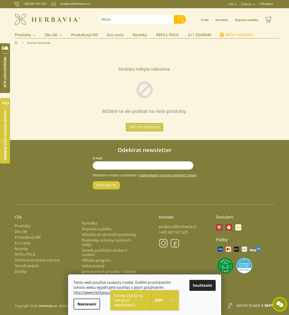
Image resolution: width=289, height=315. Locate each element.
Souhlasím (202, 285)
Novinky (21, 249)
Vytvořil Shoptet (248, 305)
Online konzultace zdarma (37, 260)
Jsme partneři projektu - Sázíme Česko (109, 274)
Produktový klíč (28, 237)
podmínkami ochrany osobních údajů (167, 175)
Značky (21, 271)
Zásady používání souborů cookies (104, 252)
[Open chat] (280, 304)
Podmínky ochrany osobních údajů (106, 242)
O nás (205, 20)
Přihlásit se (106, 185)
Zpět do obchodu (144, 127)
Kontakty (221, 20)
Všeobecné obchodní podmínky (109, 234)
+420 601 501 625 (34, 4)
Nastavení (86, 304)
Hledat (181, 19)
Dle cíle (21, 232)
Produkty (22, 226)
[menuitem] (27, 35)
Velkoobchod (93, 266)
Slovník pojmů (27, 266)
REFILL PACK (25, 254)
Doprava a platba (246, 20)
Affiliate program (96, 260)
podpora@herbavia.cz (178, 226)
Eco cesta (23, 243)
